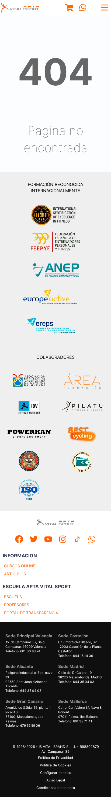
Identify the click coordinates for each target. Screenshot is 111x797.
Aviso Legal (55, 780)
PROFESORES (16, 604)
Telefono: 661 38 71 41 (75, 721)
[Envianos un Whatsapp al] (92, 539)
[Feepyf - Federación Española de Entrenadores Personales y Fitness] (55, 242)
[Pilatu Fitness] (81, 407)
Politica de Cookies (55, 765)
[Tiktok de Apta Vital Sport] (77, 539)
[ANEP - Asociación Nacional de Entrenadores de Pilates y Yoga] (55, 270)
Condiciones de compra (55, 788)
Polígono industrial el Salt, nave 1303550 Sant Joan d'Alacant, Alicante (29, 679)
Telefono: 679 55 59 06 (22, 725)
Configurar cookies (55, 773)
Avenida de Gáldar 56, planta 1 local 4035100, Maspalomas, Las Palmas (28, 714)
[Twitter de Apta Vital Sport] (33, 539)
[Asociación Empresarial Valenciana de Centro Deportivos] (29, 380)
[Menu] (69, 8)
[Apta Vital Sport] (20, 8)
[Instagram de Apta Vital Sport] (63, 539)
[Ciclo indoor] (82, 434)
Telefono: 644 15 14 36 (75, 656)
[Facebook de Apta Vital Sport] (19, 539)
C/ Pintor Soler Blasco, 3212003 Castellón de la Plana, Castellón (80, 646)
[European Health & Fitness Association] (56, 298)
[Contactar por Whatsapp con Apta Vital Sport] (83, 8)
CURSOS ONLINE (20, 566)
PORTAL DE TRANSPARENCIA (31, 612)
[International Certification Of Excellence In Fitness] (55, 214)
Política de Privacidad (55, 758)
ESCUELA (13, 596)
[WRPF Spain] (29, 461)
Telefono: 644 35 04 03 (23, 691)
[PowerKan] (29, 434)
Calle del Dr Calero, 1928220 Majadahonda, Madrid (80, 675)
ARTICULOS (15, 574)
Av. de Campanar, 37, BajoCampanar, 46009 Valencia (25, 644)
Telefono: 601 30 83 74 (22, 651)
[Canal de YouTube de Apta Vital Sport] (48, 539)
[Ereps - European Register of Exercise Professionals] (56, 326)
